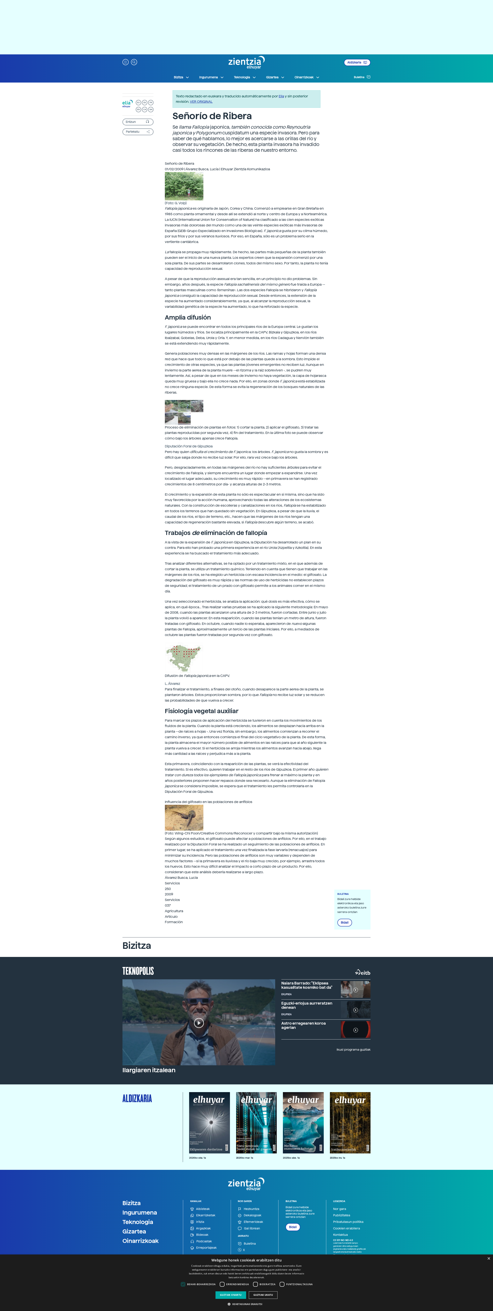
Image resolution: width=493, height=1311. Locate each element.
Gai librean (251, 1228)
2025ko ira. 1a (337, 1157)
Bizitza (131, 1203)
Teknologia (137, 1221)
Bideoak (201, 1235)
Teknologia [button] (242, 77)
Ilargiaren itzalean (148, 1070)
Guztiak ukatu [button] (263, 1295)
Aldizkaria (354, 62)
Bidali (345, 922)
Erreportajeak (206, 1247)
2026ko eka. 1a (197, 1157)
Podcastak (204, 1241)
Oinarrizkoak (140, 1240)
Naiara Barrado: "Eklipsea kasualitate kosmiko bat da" (306, 985)
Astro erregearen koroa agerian (303, 1025)
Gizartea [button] (272, 77)
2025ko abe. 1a (291, 1157)
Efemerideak (253, 1222)
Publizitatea (341, 1215)
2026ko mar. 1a (244, 1157)
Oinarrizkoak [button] (304, 77)
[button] (125, 62)
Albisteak (202, 1209)
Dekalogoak (252, 1215)
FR (151, 102)
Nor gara (339, 1209)
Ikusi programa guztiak (354, 1049)
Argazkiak (203, 1228)
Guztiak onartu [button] (231, 1295)
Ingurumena (139, 1212)
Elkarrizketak (205, 1215)
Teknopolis (138, 970)
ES (144, 102)
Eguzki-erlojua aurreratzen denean (306, 1005)
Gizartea (134, 1231)
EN (138, 109)
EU (138, 102)
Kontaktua (340, 1235)
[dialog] (246, 1282)
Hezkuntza (251, 1209)
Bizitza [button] (178, 77)
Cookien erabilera (346, 1228)
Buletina (359, 77)
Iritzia (199, 1222)
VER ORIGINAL (201, 102)
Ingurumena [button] (208, 77)
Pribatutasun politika (348, 1222)
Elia (281, 96)
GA (150, 109)
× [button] (488, 1258)
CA (144, 109)
